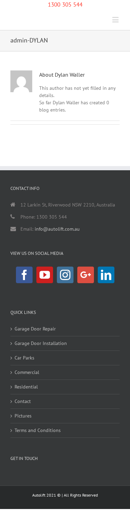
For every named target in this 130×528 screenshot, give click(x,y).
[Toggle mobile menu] (116, 19)
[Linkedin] (106, 275)
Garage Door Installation (41, 343)
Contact (23, 401)
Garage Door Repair (35, 329)
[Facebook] (24, 275)
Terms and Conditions (38, 430)
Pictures (23, 416)
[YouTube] (44, 275)
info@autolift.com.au (57, 229)
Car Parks (24, 358)
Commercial (27, 372)
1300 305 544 (65, 4)
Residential (26, 387)
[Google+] (85, 275)
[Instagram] (65, 275)
